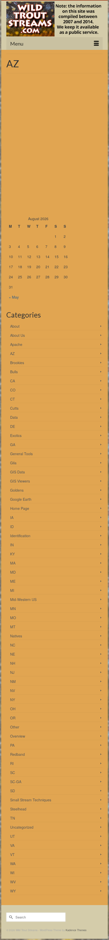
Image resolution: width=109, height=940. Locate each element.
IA (11, 517)
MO (13, 617)
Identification (20, 535)
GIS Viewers (20, 481)
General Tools (21, 453)
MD (13, 572)
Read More (87, 130)
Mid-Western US (23, 599)
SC (12, 772)
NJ (12, 672)
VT (12, 854)
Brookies (17, 362)
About (15, 326)
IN (12, 544)
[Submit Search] (10, 917)
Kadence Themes (76, 930)
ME (12, 581)
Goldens (17, 490)
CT (12, 399)
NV (12, 690)
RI (12, 763)
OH (12, 708)
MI (12, 590)
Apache (16, 344)
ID (12, 526)
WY (13, 890)
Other (14, 726)
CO (12, 389)
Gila (13, 462)
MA (12, 563)
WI (12, 872)
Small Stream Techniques (30, 799)
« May (14, 297)
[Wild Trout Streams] (54, 19)
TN (12, 818)
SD (12, 790)
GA (12, 444)
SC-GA (15, 781)
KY (12, 553)
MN (13, 608)
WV (13, 881)
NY (12, 699)
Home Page (19, 508)
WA (12, 863)
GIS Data (17, 471)
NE (12, 654)
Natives (16, 635)
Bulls (14, 371)
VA (12, 845)
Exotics (16, 435)
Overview (17, 736)
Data (14, 417)
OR (12, 717)
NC (12, 644)
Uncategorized (21, 827)
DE (12, 426)
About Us (17, 335)
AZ (12, 353)
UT (12, 836)
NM (13, 681)
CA (12, 380)
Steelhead (18, 808)
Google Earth (20, 499)
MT (12, 626)
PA (12, 745)
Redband (17, 754)
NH (12, 663)
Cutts (14, 408)
